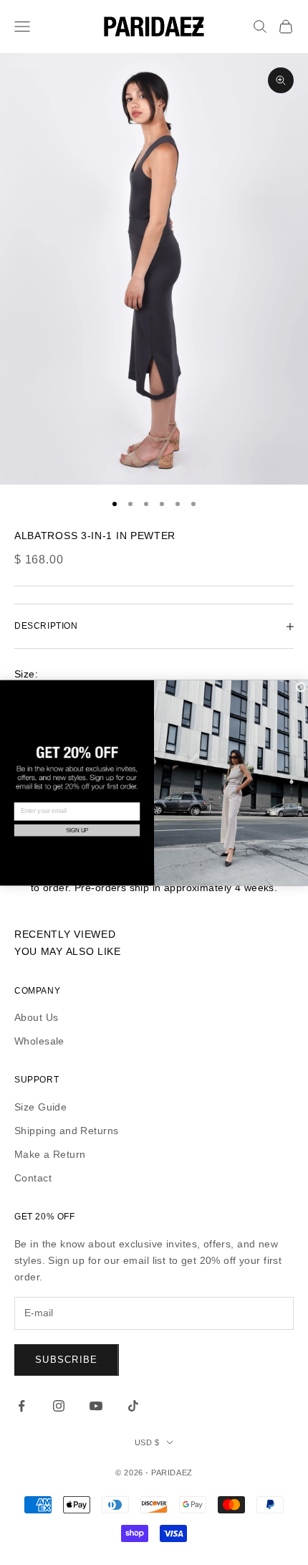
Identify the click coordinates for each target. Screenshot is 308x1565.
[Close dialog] (301, 687)
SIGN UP (77, 830)
